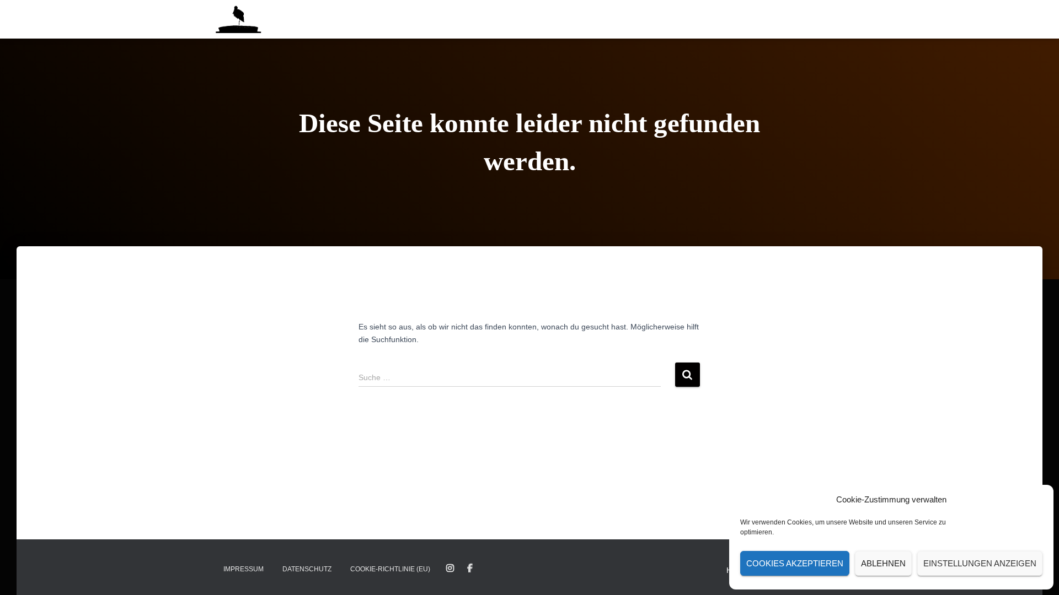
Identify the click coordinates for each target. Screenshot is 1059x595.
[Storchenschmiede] (238, 19)
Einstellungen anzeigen (979, 563)
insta (450, 568)
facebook (470, 568)
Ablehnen (883, 563)
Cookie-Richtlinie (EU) (390, 569)
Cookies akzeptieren (794, 563)
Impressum (243, 569)
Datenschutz (306, 569)
